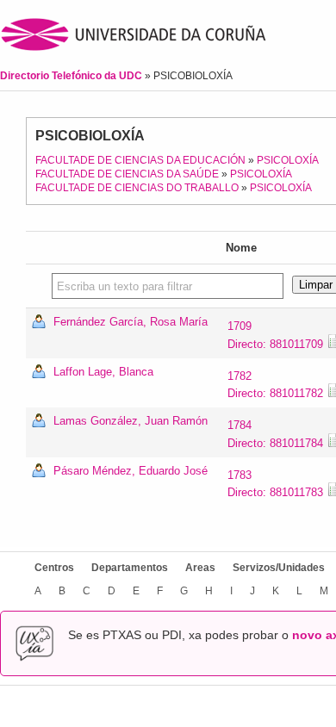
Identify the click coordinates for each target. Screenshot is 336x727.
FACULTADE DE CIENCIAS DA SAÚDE (127, 174)
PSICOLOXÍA (288, 160)
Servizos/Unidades (279, 568)
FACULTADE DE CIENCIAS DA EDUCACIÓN (140, 160)
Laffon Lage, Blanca (103, 371)
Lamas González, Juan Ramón (130, 420)
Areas (200, 568)
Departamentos (129, 568)
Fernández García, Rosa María (130, 321)
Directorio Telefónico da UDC (72, 76)
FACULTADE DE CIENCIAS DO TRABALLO (137, 188)
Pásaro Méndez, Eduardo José (130, 470)
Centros (54, 568)
